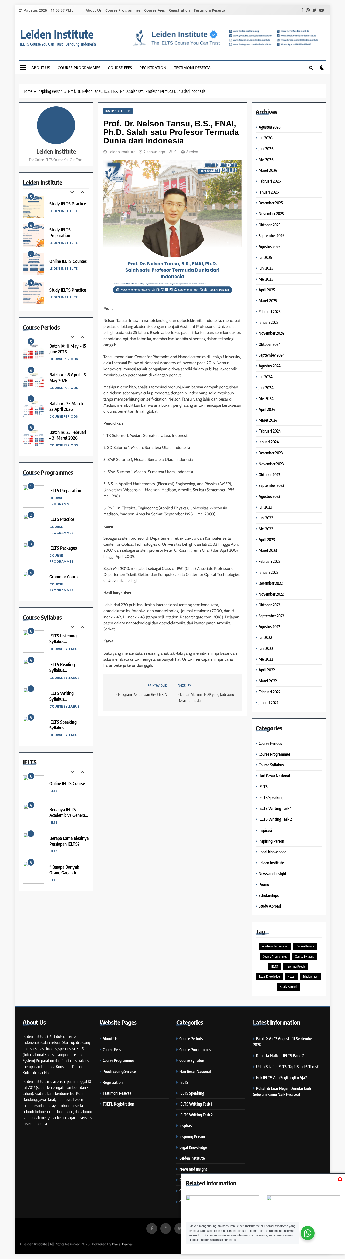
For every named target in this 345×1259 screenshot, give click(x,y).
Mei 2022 (266, 659)
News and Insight (272, 873)
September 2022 (271, 615)
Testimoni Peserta (209, 10)
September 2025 (271, 235)
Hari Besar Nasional (274, 775)
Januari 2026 (269, 192)
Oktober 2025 (269, 224)
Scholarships (269, 895)
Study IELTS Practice (67, 203)
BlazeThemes (122, 1244)
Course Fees (154, 10)
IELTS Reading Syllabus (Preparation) (62, 670)
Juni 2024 (266, 387)
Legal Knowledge (272, 851)
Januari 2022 (268, 702)
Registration (179, 10)
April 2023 (267, 539)
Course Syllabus (64, 649)
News (291, 976)
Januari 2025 (269, 322)
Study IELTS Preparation (60, 232)
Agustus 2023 (269, 496)
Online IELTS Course (67, 783)
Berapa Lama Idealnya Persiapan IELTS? (69, 841)
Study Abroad (270, 906)
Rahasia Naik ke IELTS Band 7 (280, 1055)
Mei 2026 (266, 159)
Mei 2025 (266, 279)
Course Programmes (122, 10)
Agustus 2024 (270, 366)
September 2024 (272, 355)
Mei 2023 (266, 528)
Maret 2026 (268, 170)
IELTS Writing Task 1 (275, 808)
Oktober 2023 (269, 474)
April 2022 (267, 669)
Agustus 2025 (269, 246)
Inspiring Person (118, 111)
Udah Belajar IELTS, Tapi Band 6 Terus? (287, 1066)
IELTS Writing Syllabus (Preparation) (61, 699)
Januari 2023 (268, 572)
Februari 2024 (270, 431)
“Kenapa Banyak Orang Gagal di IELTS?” (64, 872)
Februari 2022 (269, 691)
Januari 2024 (269, 441)
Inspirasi (265, 830)
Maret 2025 (268, 300)
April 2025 (267, 289)
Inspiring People (295, 966)
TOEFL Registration (118, 1104)
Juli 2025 (265, 257)
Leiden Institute (56, 34)
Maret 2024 (268, 420)
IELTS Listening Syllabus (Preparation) (63, 641)
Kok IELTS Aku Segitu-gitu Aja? (281, 1077)
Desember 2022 (271, 583)
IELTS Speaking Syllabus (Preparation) (63, 727)
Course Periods (63, 359)
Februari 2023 (269, 561)
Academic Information (275, 946)
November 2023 (271, 463)
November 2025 (271, 213)
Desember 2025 (271, 202)
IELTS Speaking (271, 797)
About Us (94, 10)
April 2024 (267, 409)
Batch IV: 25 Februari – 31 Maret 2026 (67, 435)
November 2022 (271, 594)
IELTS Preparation (65, 490)
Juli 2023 (265, 507)
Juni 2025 (266, 268)
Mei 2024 (266, 398)
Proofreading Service (119, 1071)
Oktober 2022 (269, 604)
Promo (264, 884)
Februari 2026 (270, 181)
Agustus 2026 (270, 127)
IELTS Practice (61, 519)
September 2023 (271, 485)
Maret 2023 (268, 550)
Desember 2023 (271, 452)
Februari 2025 (270, 311)
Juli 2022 (265, 637)
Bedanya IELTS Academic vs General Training (67, 815)
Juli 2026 (266, 137)
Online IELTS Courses (68, 261)
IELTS (53, 791)
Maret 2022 (268, 680)
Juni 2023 (266, 517)
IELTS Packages (63, 548)
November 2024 (271, 333)
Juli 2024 (266, 376)
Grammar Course (64, 576)
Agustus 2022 (269, 626)
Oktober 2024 (270, 344)
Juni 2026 (266, 148)
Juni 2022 (266, 648)
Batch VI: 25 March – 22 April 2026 (67, 406)
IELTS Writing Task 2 (275, 819)
